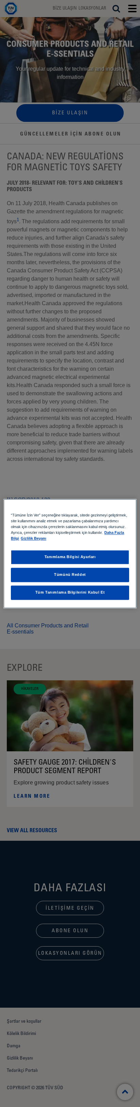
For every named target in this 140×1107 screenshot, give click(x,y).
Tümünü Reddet (70, 574)
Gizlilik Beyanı (33, 538)
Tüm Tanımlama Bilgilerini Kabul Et (70, 592)
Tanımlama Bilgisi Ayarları (70, 557)
